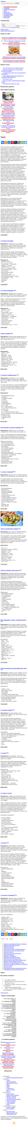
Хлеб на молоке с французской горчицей (8, 110)
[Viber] (18, 142)
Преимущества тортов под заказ (11, 83)
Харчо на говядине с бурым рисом (10, 570)
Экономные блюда (19, 969)
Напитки (11, 954)
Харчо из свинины (6, 333)
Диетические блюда (20, 949)
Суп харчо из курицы (6, 710)
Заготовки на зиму (7, 79)
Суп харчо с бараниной (7, 471)
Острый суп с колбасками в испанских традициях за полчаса (8, 131)
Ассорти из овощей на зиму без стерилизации (14, 38)
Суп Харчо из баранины (7, 290)
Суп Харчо (3, 843)
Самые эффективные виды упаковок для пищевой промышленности (12, 76)
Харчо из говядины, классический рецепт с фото (14, 668)
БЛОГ (5, 11)
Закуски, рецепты (11, 1100)
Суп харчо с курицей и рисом (8, 375)
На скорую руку (17, 953)
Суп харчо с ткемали (6, 793)
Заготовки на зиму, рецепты (14, 1099)
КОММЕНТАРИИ (8, 15)
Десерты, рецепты (11, 1098)
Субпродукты (10, 1088)
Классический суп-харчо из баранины (11, 427)
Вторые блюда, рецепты (13, 1095)
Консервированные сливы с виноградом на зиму (8, 118)
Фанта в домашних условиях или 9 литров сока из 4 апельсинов (14, 44)
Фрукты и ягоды (11, 1089)
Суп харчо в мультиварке (7, 895)
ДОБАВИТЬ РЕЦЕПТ (9, 9)
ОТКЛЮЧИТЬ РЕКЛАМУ (10, 7)
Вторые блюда (16, 945)
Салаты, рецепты (11, 1102)
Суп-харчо (3, 753)
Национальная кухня (12, 1112)
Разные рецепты (17, 961)
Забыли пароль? (5, 29)
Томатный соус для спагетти (8, 1051)
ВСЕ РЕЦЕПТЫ (8, 13)
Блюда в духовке (11, 1107)
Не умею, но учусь (10, 983)
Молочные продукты (12, 1083)
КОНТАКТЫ (7, 16)
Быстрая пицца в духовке (8, 105)
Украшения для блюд (20, 968)
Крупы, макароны (11, 1081)
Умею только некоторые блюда (13, 987)
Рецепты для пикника (21, 964)
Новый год (13, 956)
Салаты (11, 965)
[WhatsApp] (22, 142)
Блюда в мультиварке (21, 944)
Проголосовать (4, 992)
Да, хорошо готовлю (10, 980)
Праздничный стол (11, 1114)
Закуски (11, 952)
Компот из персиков (8, 1054)
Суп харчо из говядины (7, 240)
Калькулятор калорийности (8, 30)
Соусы (10, 967)
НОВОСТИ (7, 12)
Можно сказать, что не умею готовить (15, 981)
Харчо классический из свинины (9, 528)
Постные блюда (17, 958)
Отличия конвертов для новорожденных (13, 68)
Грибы (8, 1080)
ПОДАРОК (6, 17)
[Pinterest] (12, 142)
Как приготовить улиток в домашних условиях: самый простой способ (8, 1061)
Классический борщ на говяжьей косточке (8, 1067)
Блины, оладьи (10, 1093)
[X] (15, 142)
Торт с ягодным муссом (8, 113)
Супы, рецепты (10, 1103)
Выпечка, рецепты (11, 1096)
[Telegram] (25, 142)
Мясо (8, 1084)
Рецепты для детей (19, 962)
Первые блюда (16, 957)
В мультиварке (10, 1108)
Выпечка (11, 946)
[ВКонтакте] (2, 142)
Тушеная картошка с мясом (14, 54)
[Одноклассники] (5, 142)
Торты (8, 1104)
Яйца (8, 1091)
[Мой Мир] (9, 142)
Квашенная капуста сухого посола (8, 1045)
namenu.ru (3, 1)
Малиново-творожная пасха (8, 123)
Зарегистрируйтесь (16, 27)
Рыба (8, 1087)
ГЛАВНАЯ (6, 8)
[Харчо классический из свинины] (12, 525)
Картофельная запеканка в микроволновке (14, 58)
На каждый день (11, 1111)
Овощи (8, 1085)
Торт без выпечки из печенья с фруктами (14, 61)
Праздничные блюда (20, 960)
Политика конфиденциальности (15, 1077)
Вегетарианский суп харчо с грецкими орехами (13, 620)
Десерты (11, 948)
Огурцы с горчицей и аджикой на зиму (8, 102)
